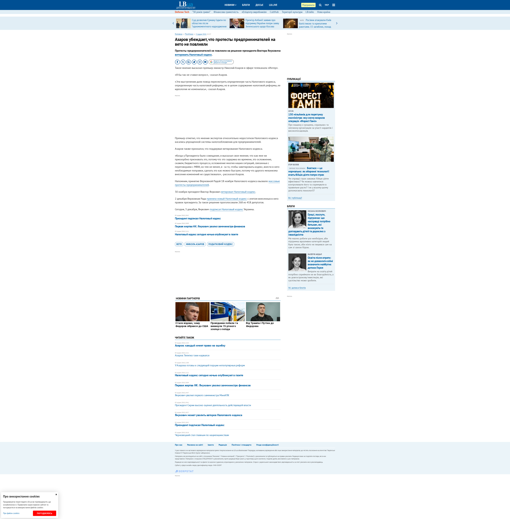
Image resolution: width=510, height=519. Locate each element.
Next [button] (336, 23)
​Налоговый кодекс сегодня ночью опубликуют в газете (206, 234)
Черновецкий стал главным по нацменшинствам (202, 435)
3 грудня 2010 (201, 34)
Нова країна (323, 12)
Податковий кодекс (220, 244)
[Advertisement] (228, 115)
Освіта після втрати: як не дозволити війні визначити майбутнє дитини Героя (320, 263)
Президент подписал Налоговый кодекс (198, 218)
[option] (201, 23)
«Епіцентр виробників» (254, 12)
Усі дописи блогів (297, 287)
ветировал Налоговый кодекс (238, 191)
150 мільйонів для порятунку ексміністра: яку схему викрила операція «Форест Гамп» (306, 118)
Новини (229, 5)
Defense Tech (182, 12)
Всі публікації (295, 197)
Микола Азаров (195, 244)
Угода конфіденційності (267, 444)
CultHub (274, 12)
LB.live (273, 5)
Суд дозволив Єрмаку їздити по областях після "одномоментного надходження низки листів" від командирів (209, 24)
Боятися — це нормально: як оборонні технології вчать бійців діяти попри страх (308, 171)
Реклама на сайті (195, 444)
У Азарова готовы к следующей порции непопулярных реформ (210, 365)
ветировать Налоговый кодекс (193, 54)
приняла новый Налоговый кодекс (227, 198)
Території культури (292, 12)
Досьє (259, 5)
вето (179, 244)
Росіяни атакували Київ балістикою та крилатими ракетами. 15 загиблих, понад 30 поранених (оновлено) (315, 24)
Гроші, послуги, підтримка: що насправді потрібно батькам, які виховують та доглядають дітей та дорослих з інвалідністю (309, 224)
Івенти (211, 444)
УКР (327, 4)
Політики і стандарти (241, 444)
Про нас (178, 444)
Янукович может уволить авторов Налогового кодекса (208, 415)
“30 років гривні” (201, 12)
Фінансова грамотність (226, 12)
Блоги (246, 5)
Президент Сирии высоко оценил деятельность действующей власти (213, 405)
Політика (189, 34)
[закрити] (56, 494)
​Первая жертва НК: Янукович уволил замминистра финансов (210, 226)
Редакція (223, 444)
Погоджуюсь (44, 513)
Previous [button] (173, 23)
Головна (178, 34)
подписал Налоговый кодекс (226, 209)
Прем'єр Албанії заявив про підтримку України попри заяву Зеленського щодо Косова (262, 23)
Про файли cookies (11, 513)
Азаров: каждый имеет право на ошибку (200, 345)
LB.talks (310, 12)
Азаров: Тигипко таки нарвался (192, 355)
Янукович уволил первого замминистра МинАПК (202, 395)
